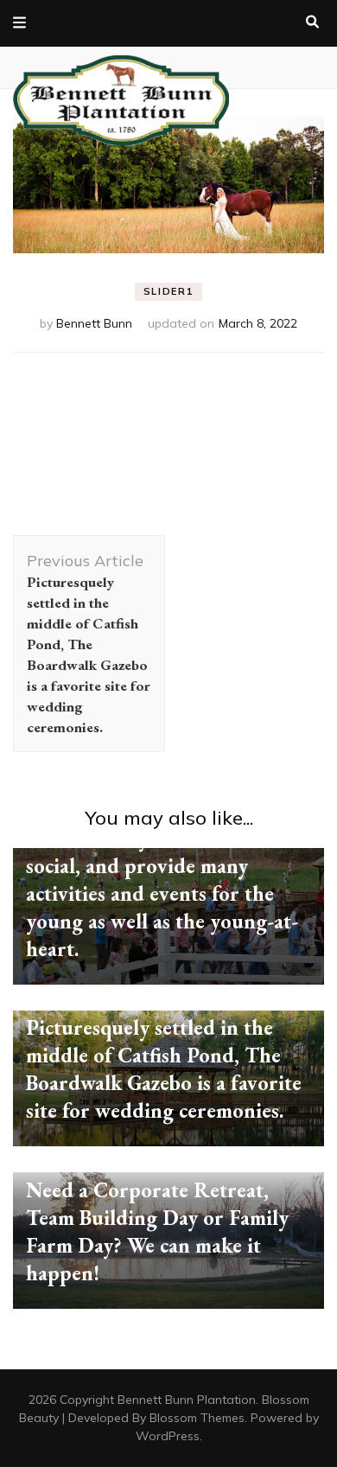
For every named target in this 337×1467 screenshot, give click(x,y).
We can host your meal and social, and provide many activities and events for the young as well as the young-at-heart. (162, 893)
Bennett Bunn (94, 323)
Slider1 (168, 291)
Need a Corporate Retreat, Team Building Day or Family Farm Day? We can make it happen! (157, 1231)
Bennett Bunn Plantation (187, 1399)
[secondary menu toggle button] (19, 23)
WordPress (168, 1436)
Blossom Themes (197, 1418)
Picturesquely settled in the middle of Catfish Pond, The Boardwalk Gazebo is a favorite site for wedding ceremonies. (164, 1069)
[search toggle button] (312, 22)
